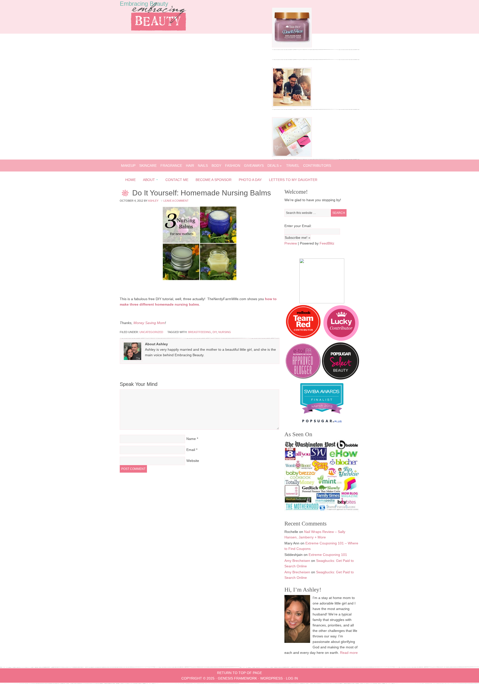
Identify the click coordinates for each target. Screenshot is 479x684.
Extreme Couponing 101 (328, 555)
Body (216, 166)
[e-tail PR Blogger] (303, 378)
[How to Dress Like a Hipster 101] (292, 106)
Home (130, 180)
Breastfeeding (199, 332)
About (147, 180)
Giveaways (254, 166)
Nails (203, 166)
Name (191, 439)
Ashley (153, 200)
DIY (215, 332)
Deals (274, 166)
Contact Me (176, 180)
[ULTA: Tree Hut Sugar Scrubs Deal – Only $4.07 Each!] (292, 46)
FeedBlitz (327, 243)
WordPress (271, 678)
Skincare (148, 166)
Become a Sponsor (214, 180)
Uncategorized (151, 332)
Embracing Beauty (144, 3)
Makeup (128, 166)
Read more (349, 653)
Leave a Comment (176, 200)
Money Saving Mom (149, 323)
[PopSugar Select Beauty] (340, 378)
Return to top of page (239, 673)
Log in (292, 678)
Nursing (224, 332)
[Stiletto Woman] (322, 415)
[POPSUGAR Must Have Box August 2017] (292, 156)
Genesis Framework (237, 678)
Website (192, 461)
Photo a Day (250, 180)
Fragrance (171, 166)
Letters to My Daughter (293, 180)
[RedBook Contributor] (303, 340)
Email (190, 450)
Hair (190, 166)
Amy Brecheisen (297, 561)
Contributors (317, 166)
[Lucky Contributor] (341, 340)
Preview (290, 243)
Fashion (232, 166)
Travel (292, 166)
